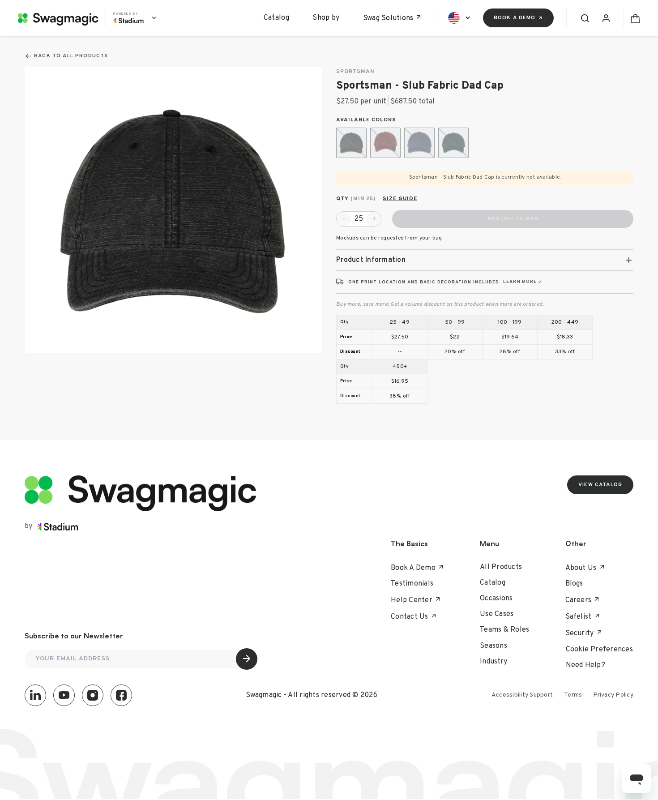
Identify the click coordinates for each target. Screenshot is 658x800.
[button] (484, 260)
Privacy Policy (613, 695)
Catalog (276, 17)
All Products (501, 567)
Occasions (496, 598)
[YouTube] (64, 695)
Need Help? (586, 665)
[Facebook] (121, 695)
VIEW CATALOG (600, 484)
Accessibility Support (522, 695)
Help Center (411, 600)
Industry (493, 661)
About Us (581, 568)
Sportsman (355, 71)
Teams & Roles (504, 629)
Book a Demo (515, 17)
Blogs (574, 583)
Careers (578, 600)
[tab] (484, 260)
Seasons (493, 646)
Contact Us (409, 616)
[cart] (631, 17)
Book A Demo (413, 568)
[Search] (584, 18)
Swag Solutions (388, 18)
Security (579, 633)
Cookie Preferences (599, 650)
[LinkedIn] (35, 695)
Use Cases (496, 614)
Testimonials (412, 583)
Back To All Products (71, 56)
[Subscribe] (246, 659)
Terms (573, 695)
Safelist (578, 616)
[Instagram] (92, 695)
